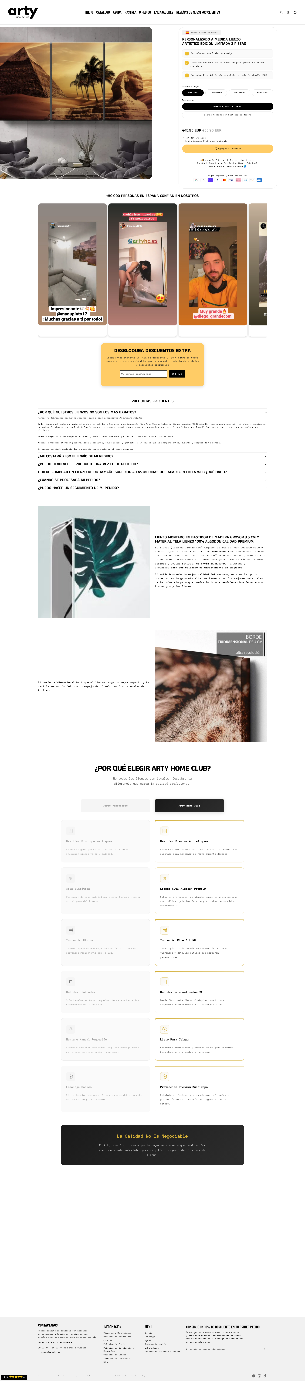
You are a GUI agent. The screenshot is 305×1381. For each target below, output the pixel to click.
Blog (106, 1362)
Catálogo (150, 1336)
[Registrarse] (264, 1349)
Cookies (108, 1340)
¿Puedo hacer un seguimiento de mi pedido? (78, 488)
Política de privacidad (75, 1376)
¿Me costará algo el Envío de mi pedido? (75, 456)
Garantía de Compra (115, 1355)
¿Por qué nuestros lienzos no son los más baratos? (87, 412)
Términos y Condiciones (118, 1333)
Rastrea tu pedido (155, 1344)
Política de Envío (114, 1344)
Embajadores (152, 1348)
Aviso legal (141, 1376)
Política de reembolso (49, 1376)
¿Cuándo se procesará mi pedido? (69, 480)
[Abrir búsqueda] (281, 12)
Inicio (148, 1333)
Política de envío (124, 1376)
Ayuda (148, 1340)
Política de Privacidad (118, 1336)
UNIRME (177, 373)
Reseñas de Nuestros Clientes (162, 1352)
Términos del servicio (117, 1358)
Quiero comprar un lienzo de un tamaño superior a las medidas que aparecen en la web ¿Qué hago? (132, 472)
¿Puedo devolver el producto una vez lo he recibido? (88, 464)
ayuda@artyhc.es (51, 1352)
